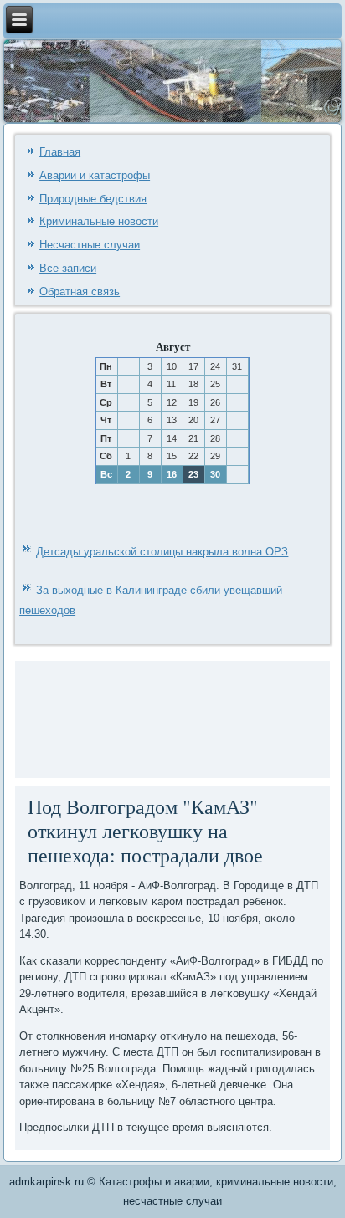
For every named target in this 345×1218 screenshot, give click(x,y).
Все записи (67, 268)
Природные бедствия (93, 198)
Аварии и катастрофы (94, 175)
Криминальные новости (98, 221)
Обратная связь (79, 291)
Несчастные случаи (89, 244)
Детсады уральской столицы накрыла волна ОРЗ (162, 551)
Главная (59, 152)
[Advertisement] (79, 717)
